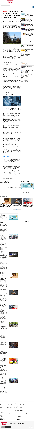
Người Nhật (15, 407)
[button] (10, 7)
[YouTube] (33, 427)
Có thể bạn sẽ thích (25, 181)
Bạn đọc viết (22, 408)
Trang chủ (3, 6)
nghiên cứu (11, 178)
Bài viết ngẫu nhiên (25, 11)
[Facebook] (29, 427)
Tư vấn (2, 416)
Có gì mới (24, 6)
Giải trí (15, 408)
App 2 (26, 413)
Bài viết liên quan (3, 196)
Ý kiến (21, 407)
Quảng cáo (19, 416)
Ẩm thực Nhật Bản (16, 403)
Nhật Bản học (19, 6)
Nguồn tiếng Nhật (6, 156)
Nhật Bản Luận (30, 6)
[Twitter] (31, 427)
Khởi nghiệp (22, 410)
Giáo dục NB (22, 404)
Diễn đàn (8, 6)
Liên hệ (1, 407)
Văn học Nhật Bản (16, 404)
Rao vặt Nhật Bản (16, 410)
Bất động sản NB (22, 403)
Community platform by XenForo (17, 423)
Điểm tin (8, 403)
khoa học (7, 178)
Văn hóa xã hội (5, 9)
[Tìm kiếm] (11, 5)
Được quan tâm (24, 39)
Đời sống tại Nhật (9, 404)
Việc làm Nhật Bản (9, 407)
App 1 (9, 413)
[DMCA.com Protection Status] (5, 427)
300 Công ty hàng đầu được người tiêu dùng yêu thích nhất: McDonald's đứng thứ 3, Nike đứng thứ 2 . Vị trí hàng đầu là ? (12, 171)
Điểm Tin (13, 6)
